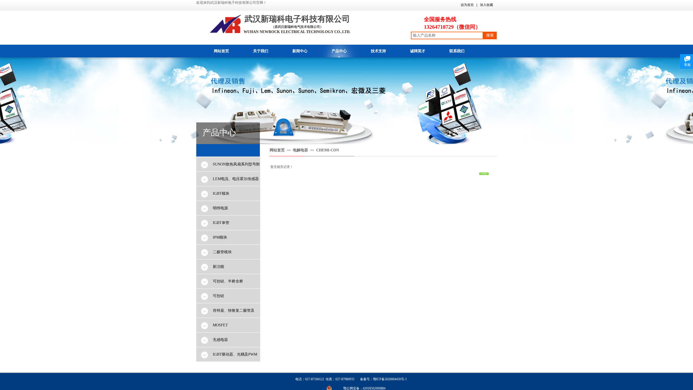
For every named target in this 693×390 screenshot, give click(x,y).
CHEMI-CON (327, 150)
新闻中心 (300, 51)
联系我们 (457, 51)
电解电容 (300, 150)
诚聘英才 (417, 51)
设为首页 (467, 5)
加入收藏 (486, 5)
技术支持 (378, 51)
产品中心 (339, 51)
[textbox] (447, 35)
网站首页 (221, 51)
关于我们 (260, 51)
